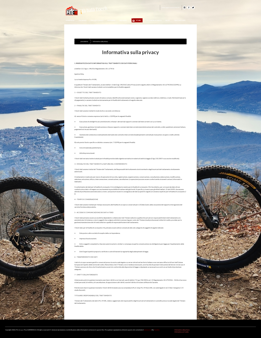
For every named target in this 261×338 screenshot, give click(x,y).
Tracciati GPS (179, 20)
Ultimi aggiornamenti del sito (171, 7)
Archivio (123, 20)
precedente (84, 41)
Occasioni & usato (153, 20)
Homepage (70, 20)
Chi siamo (82, 20)
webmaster (147, 330)
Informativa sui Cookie (181, 332)
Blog (168, 20)
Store (138, 20)
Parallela (156, 330)
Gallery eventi (97, 20)
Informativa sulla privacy (100, 41)
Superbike (111, 20)
